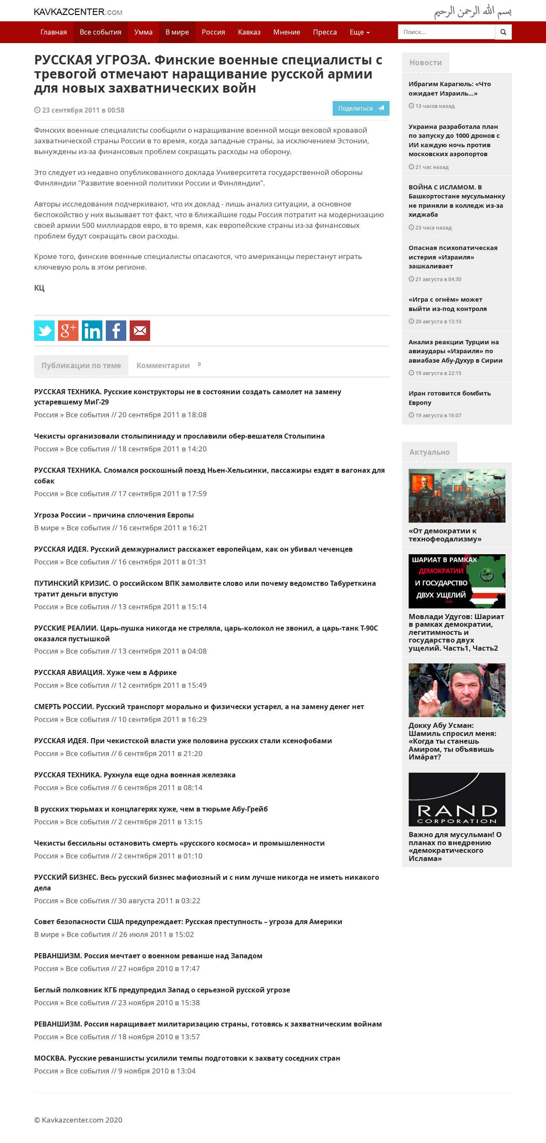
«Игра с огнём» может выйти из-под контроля (448, 310)
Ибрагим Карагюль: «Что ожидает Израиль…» (450, 94)
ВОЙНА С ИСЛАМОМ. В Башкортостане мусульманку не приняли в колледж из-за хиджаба (457, 207)
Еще (358, 32)
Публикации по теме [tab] (81, 365)
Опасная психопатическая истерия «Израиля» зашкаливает (453, 262)
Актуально (430, 452)
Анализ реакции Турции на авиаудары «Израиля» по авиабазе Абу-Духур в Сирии (456, 357)
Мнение (286, 32)
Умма (143, 32)
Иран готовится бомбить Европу (450, 404)
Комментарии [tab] (168, 365)
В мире (177, 32)
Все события (101, 32)
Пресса (325, 32)
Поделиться (358, 108)
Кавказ (249, 32)
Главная (54, 32)
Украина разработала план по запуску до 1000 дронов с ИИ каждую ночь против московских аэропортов (454, 146)
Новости (426, 62)
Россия (213, 32)
